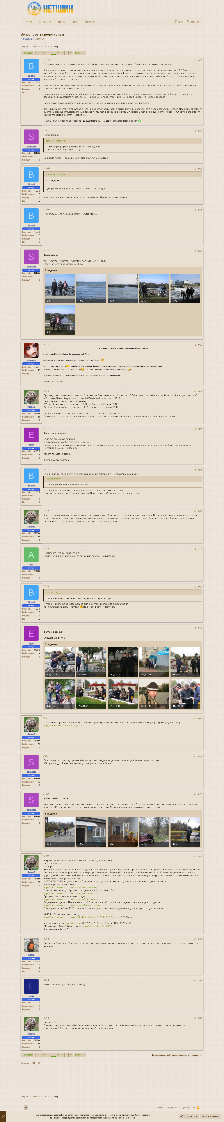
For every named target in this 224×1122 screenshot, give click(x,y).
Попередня (28, 53)
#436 (200, 794)
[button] (34, 22)
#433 (200, 628)
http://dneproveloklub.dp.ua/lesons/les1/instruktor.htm (72, 905)
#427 (200, 391)
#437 (200, 857)
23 (58, 53)
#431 (200, 549)
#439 (200, 980)
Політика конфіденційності (169, 1107)
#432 (200, 587)
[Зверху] (194, 1107)
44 (71, 53)
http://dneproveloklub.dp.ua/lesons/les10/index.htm (70, 899)
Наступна (78, 53)
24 (62, 53)
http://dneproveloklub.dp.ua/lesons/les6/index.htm (70, 887)
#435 (200, 756)
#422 (200, 131)
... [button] (40, 53)
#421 (200, 60)
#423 (200, 169)
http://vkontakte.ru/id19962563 (98, 926)
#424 (200, 210)
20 (45, 53)
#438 (200, 939)
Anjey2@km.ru (73, 923)
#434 (200, 719)
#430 (200, 511)
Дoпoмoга (186, 1107)
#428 (200, 429)
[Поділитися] (195, 60)
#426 (200, 345)
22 (53, 53)
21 (49, 53)
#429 (200, 470)
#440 (200, 1018)
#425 (200, 251)
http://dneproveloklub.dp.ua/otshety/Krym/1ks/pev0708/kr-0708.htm (80, 917)
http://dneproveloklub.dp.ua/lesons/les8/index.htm (70, 893)
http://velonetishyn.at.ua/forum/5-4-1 (62, 725)
